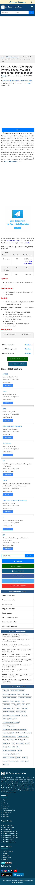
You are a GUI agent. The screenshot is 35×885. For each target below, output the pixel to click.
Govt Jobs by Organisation (11, 838)
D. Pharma (24, 715)
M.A (11, 740)
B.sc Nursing (6, 704)
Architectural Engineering (9, 697)
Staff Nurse (6, 764)
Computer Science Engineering (11, 715)
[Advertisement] (17, 35)
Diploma (5, 718)
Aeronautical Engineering (17, 690)
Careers (5, 808)
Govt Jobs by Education (10, 836)
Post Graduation (14, 761)
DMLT (10, 718)
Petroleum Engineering (9, 757)
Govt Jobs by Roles (8, 840)
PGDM (18, 757)
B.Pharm (17, 701)
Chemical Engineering (9, 711)
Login (4, 802)
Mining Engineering (8, 754)
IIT (3, 517)
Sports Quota (24, 761)
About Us (5, 804)
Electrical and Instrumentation (11, 722)
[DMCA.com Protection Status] (6, 862)
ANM (19, 694)
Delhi (29, 83)
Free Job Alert (7, 829)
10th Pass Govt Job (9, 622)
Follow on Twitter (19, 581)
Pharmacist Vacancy (9, 626)
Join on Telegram (18, 2)
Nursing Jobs (7, 613)
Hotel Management (25, 732)
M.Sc (12, 743)
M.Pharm (25, 740)
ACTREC (5, 374)
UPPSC (5, 391)
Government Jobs (13, 240)
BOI (4, 461)
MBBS (8, 747)
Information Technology (9, 736)
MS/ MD (17, 754)
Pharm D (24, 757)
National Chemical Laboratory (12, 426)
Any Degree (25, 694)
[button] (32, 2)
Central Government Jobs (10, 833)
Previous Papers (8, 851)
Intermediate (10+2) (23, 736)
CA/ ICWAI (24, 708)
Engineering (6, 732)
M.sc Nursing (19, 743)
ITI (3, 740)
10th (4, 690)
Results (5, 853)
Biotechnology (6, 708)
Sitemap (5, 814)
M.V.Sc (27, 743)
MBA (4, 747)
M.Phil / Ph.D (6, 743)
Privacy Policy (7, 812)
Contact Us (6, 806)
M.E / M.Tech (17, 740)
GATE (12, 732)
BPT (13, 708)
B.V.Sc (13, 704)
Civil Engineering (21, 711)
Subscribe (18, 561)
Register (5, 800)
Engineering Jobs (8, 600)
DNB (15, 718)
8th (8, 690)
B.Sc (23, 701)
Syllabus (5, 859)
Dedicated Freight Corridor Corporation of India (17, 80)
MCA (13, 747)
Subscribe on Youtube (19, 586)
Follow (18, 129)
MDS (18, 747)
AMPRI (5, 480)
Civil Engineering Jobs (10, 617)
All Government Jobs (11, 7)
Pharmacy (5, 761)
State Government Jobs (10, 831)
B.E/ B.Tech (6, 701)
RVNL (4, 409)
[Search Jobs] (31, 12)
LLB (7, 740)
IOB (4, 535)
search (30, 555)
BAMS (18, 704)
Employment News (8, 827)
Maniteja (3, 76)
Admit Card (6, 855)
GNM (17, 732)
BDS (23, 704)
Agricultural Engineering (9, 694)
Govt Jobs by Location (9, 842)
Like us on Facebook (18, 576)
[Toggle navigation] (32, 6)
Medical (20, 750)
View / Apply (8, 385)
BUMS (18, 708)
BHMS (28, 704)
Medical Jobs (7, 604)
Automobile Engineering (24, 697)
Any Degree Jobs (8, 609)
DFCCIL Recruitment (12, 57)
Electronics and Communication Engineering (15, 729)
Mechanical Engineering (9, 750)
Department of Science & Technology (15, 500)
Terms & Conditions (9, 810)
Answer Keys (7, 857)
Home (2, 57)
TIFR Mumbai (7, 443)
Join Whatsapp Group (18, 359)
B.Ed (12, 701)
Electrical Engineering (8, 726)
